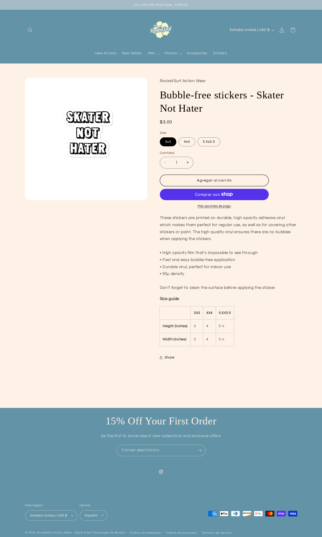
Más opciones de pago (214, 205)
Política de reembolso (145, 532)
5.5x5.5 (209, 141)
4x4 (187, 141)
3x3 (168, 141)
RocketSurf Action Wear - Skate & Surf (64, 532)
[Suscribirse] (199, 450)
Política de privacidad (181, 532)
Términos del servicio (216, 532)
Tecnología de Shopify (109, 532)
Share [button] (169, 357)
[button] (30, 30)
